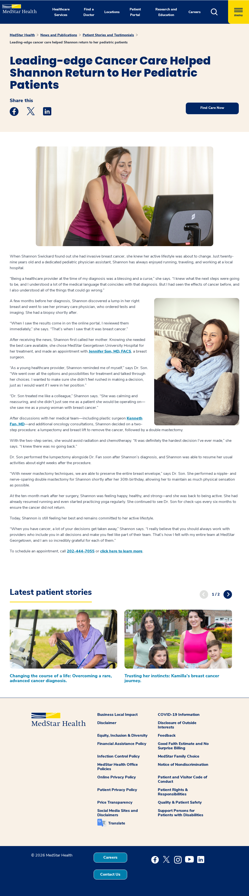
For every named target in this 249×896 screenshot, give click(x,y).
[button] (219, 12)
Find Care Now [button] (212, 107)
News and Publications (58, 35)
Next (227, 594)
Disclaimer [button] (106, 723)
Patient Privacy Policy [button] (117, 789)
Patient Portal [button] (135, 12)
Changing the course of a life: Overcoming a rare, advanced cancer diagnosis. (61, 678)
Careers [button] (194, 12)
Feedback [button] (167, 735)
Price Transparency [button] (115, 802)
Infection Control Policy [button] (118, 756)
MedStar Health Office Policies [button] (117, 767)
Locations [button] (112, 12)
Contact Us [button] (110, 874)
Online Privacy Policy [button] (116, 777)
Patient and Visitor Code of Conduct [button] (182, 779)
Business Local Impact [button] (117, 714)
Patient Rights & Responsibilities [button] (173, 792)
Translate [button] (116, 823)
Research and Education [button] (166, 12)
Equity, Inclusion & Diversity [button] (122, 735)
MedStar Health (22, 35)
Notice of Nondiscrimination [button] (183, 764)
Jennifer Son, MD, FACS (110, 351)
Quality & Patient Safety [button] (180, 802)
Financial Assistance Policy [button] (121, 743)
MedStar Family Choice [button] (178, 756)
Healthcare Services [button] (61, 12)
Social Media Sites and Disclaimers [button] (117, 813)
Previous (204, 594)
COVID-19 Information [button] (179, 714)
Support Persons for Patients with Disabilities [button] (180, 813)
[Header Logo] (17, 6)
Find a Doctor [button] (88, 12)
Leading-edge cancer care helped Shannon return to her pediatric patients (69, 42)
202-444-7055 (81, 551)
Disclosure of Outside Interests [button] (177, 725)
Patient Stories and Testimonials (108, 35)
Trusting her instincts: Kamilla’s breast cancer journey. (171, 678)
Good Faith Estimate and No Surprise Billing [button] (183, 746)
